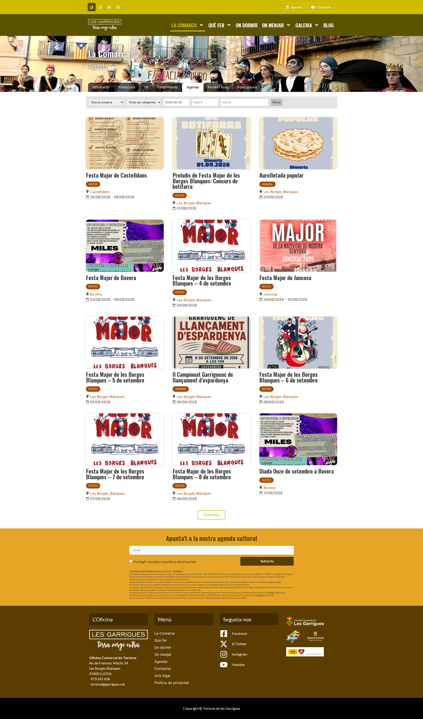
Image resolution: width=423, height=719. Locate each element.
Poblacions (126, 87)
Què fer (216, 25)
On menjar (273, 25)
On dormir (247, 25)
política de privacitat (180, 561)
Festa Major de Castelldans (116, 175)
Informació (101, 87)
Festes (93, 184)
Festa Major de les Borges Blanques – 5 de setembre (115, 377)
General (267, 184)
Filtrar (276, 102)
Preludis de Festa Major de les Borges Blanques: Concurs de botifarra (206, 180)
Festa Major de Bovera (111, 277)
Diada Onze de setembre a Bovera (296, 471)
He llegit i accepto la (164, 561)
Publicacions (247, 87)
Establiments (168, 87)
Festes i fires (218, 87)
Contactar (162, 668)
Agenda (193, 87)
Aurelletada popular (281, 175)
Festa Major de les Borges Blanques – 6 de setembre (288, 377)
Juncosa (270, 294)
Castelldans (99, 192)
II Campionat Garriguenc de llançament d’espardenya (203, 377)
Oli (146, 87)
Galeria (303, 25)
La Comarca (184, 25)
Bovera (96, 294)
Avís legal (162, 675)
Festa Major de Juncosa (285, 277)
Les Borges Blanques (194, 203)
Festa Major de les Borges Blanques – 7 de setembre (115, 474)
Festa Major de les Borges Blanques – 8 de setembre (202, 474)
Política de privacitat (171, 682)
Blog (328, 25)
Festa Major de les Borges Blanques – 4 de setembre (202, 280)
